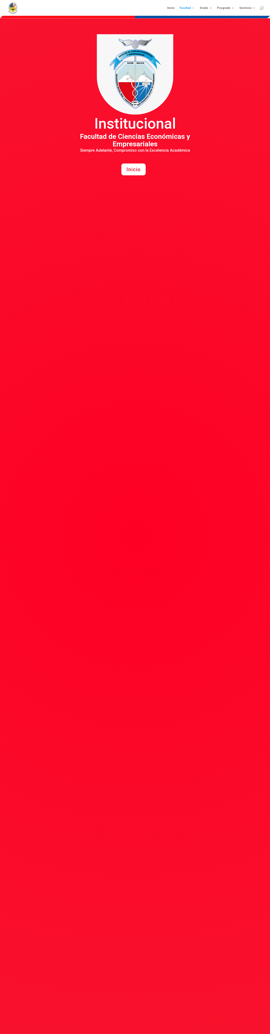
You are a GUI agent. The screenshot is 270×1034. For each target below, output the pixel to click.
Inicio (171, 8)
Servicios (245, 8)
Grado (204, 8)
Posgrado (223, 8)
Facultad (185, 8)
